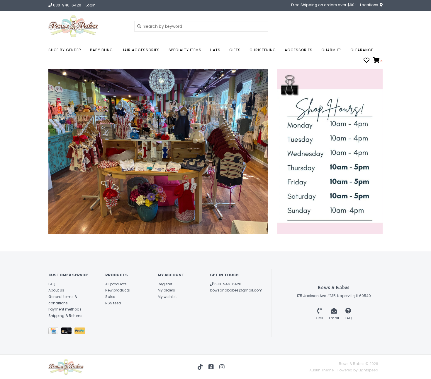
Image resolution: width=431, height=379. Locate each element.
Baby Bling (101, 49)
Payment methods (65, 309)
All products (116, 284)
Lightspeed (368, 370)
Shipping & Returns (65, 315)
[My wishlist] (366, 61)
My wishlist (167, 296)
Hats (215, 49)
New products (117, 290)
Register (165, 284)
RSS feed (113, 303)
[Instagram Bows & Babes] (222, 367)
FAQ (51, 284)
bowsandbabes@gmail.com (236, 290)
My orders (166, 290)
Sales (110, 296)
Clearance (361, 49)
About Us (56, 290)
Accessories (299, 49)
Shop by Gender (64, 49)
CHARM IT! (331, 49)
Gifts (235, 49)
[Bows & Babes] (86, 26)
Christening (263, 49)
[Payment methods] (54, 332)
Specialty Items (185, 49)
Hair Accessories (141, 49)
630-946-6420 (227, 284)
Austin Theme (321, 370)
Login (91, 5)
